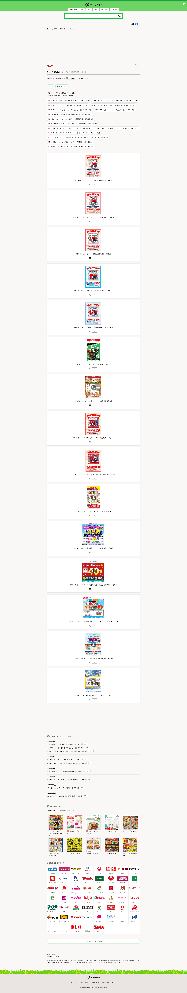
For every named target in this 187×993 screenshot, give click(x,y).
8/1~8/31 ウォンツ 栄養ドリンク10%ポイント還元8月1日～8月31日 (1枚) (73, 123)
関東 (82, 9)
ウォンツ (50, 86)
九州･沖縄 (114, 9)
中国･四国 (104, 9)
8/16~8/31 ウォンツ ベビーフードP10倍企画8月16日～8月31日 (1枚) (116, 101)
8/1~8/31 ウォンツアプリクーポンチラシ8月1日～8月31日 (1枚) (69, 128)
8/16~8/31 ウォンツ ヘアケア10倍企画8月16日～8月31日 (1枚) (69, 101)
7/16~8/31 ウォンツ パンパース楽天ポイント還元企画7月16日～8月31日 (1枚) (74, 133)
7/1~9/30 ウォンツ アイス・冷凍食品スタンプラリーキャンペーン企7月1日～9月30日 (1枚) (78, 137)
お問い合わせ (95, 982)
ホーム (49, 29)
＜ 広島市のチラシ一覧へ (93, 941)
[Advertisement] (93, 46)
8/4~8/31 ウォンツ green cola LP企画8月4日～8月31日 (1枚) (115, 110)
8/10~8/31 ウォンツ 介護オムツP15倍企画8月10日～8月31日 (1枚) (70, 110)
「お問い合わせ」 (56, 962)
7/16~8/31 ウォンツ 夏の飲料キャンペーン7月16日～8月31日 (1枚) (116, 128)
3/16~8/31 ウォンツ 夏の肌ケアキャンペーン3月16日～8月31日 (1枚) (71, 146)
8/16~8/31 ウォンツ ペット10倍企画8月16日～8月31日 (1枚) (68, 105)
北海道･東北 (73, 9)
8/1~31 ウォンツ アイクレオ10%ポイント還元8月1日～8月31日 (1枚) (71, 119)
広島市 (60, 29)
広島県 (54, 29)
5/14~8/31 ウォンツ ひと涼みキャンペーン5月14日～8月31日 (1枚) (70, 142)
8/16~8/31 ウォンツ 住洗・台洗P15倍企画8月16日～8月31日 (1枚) (113, 105)
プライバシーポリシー (83, 982)
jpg (94, 184)
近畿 (96, 9)
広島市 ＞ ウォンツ (62, 86)
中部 (89, 9)
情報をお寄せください (108, 982)
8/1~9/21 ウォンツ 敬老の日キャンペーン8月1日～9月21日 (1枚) (70, 114)
